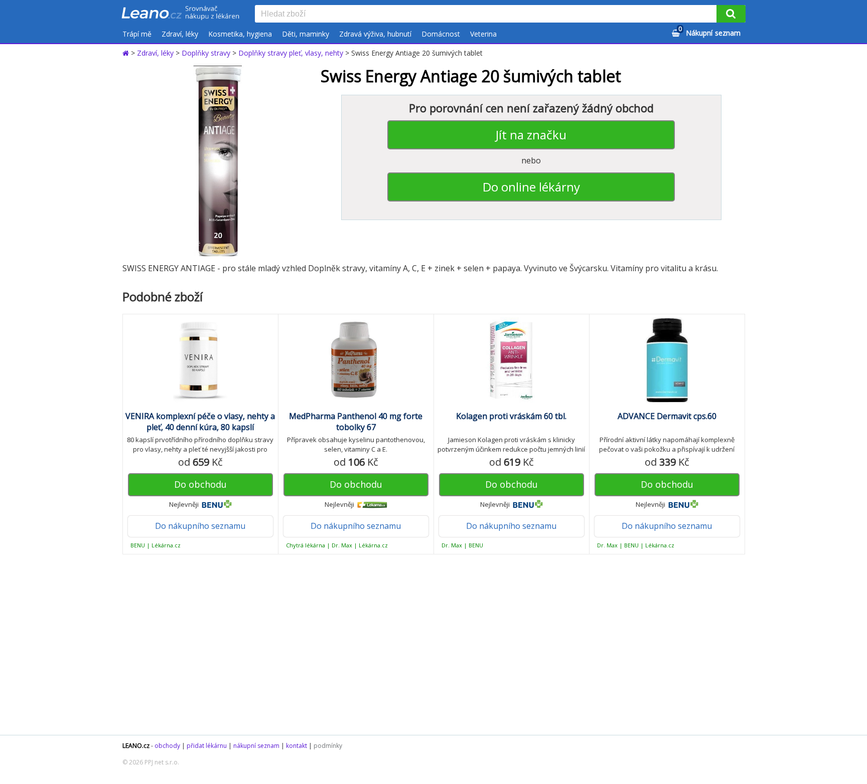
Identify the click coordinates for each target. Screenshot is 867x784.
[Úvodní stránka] (126, 53)
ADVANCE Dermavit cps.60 (667, 416)
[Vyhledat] (731, 14)
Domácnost (440, 34)
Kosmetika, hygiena (240, 34)
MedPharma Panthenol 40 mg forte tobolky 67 (355, 422)
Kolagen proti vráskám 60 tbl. (511, 416)
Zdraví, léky (180, 34)
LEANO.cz (136, 745)
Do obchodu (200, 484)
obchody (167, 745)
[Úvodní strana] (180, 13)
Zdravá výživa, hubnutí (375, 34)
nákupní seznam (256, 745)
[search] (487, 15)
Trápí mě (137, 34)
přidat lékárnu (207, 745)
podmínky (328, 745)
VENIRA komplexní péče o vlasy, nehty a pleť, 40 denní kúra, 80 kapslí (200, 422)
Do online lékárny (531, 186)
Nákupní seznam (709, 31)
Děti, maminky (305, 34)
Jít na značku (531, 134)
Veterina (483, 34)
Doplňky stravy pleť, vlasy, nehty (290, 53)
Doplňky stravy (206, 53)
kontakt (296, 745)
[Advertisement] (428, 644)
